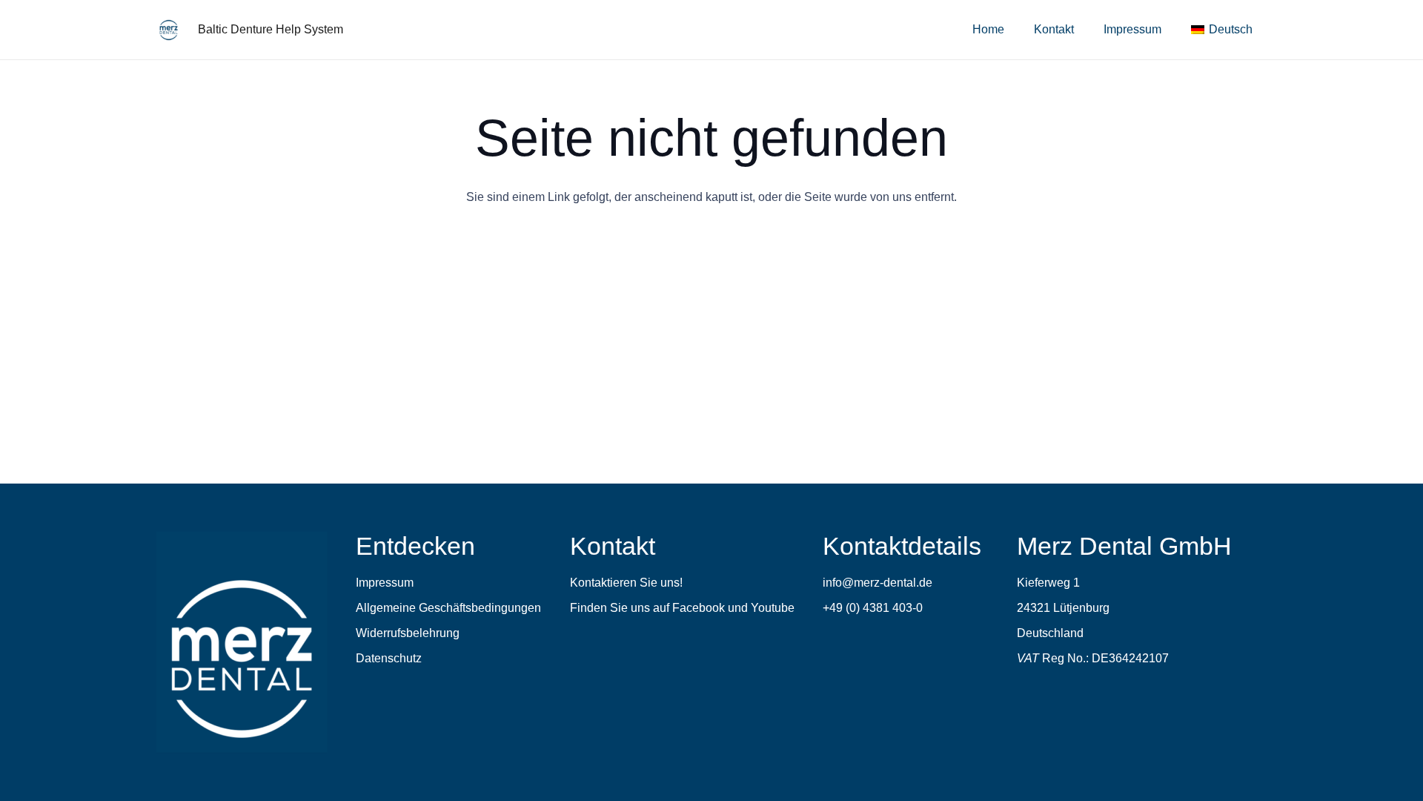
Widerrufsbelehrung (408, 633)
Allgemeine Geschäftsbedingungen (448, 607)
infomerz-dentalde (877, 582)
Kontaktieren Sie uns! (626, 582)
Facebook (698, 607)
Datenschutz (389, 658)
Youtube (773, 607)
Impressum (385, 582)
